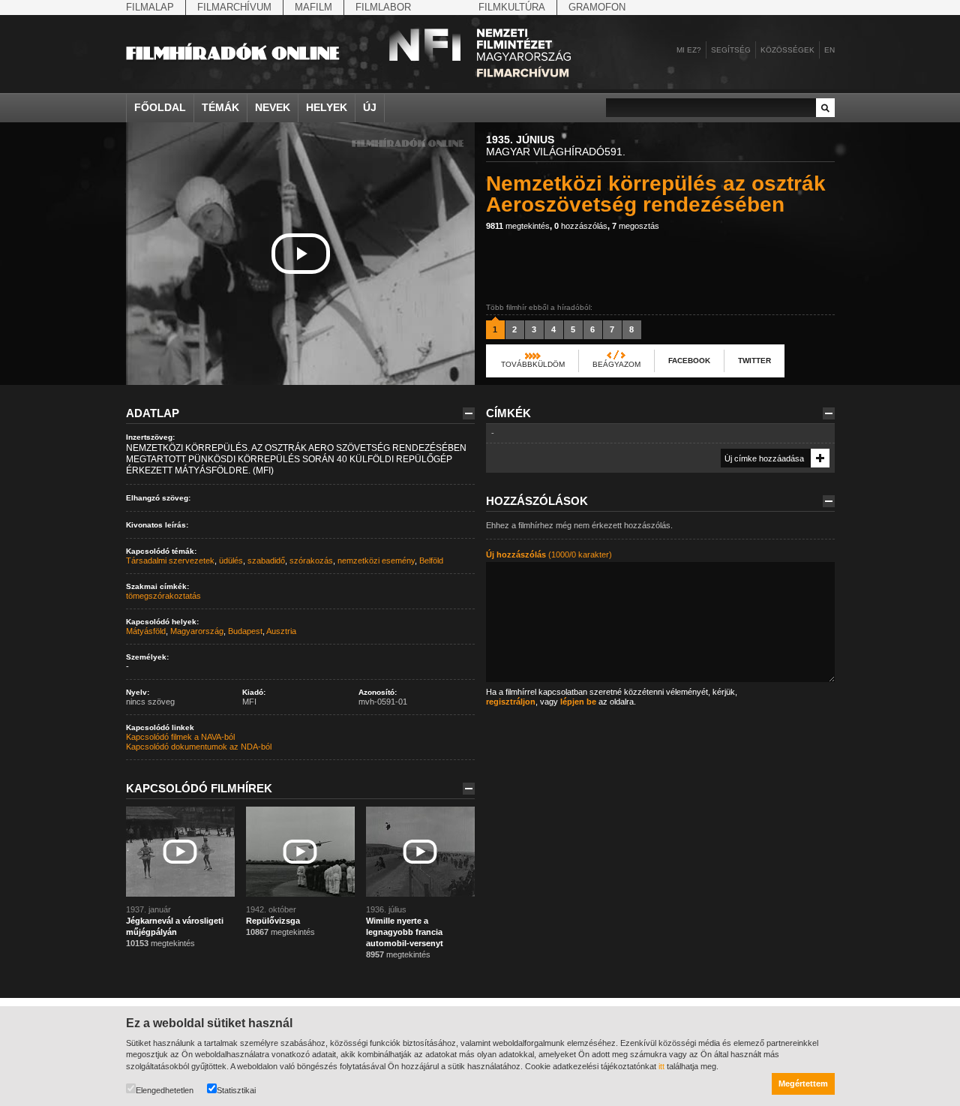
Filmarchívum (234, 7)
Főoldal (160, 107)
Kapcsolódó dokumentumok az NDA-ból (199, 746)
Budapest (245, 631)
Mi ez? (688, 50)
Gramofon (597, 7)
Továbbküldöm (533, 364)
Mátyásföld (146, 631)
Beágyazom (616, 364)
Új (369, 107)
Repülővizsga (273, 920)
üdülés (231, 560)
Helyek (326, 107)
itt (661, 1066)
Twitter (754, 360)
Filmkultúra (511, 7)
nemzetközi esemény (376, 560)
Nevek (272, 107)
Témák (220, 107)
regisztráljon (511, 701)
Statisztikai (236, 1090)
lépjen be (578, 701)
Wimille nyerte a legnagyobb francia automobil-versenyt (404, 932)
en (829, 50)
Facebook (689, 360)
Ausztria (281, 631)
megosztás (635, 225)
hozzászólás (581, 225)
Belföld (431, 560)
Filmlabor (383, 7)
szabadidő (266, 560)
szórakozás (311, 560)
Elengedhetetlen (165, 1090)
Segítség (731, 50)
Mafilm (313, 7)
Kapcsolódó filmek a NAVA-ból (180, 736)
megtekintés (518, 225)
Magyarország (197, 631)
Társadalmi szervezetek (170, 560)
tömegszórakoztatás (163, 595)
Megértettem (803, 1083)
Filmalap (150, 7)
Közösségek (787, 50)
